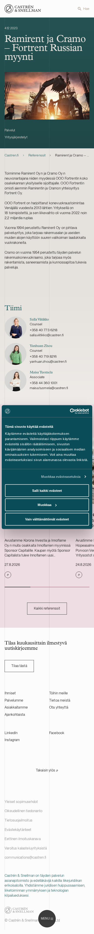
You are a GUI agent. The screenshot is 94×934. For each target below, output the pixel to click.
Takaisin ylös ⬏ (47, 770)
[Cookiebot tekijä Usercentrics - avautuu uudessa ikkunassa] (70, 411)
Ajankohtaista (15, 714)
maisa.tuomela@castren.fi (49, 388)
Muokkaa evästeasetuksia (60, 476)
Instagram (12, 740)
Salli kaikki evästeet (47, 490)
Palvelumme (14, 700)
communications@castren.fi (25, 857)
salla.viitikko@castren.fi (47, 335)
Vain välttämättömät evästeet (47, 519)
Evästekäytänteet (18, 830)
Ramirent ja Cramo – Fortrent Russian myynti (72, 155)
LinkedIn (11, 733)
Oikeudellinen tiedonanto (23, 811)
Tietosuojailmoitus (18, 820)
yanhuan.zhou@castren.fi (48, 361)
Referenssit (37, 155)
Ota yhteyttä (58, 707)
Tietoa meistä (59, 700)
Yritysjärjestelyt (16, 137)
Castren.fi (12, 155)
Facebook (56, 733)
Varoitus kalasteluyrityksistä (26, 848)
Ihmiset (10, 693)
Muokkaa (44, 505)
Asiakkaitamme (16, 707)
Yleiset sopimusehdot (21, 802)
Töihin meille (58, 693)
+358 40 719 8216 (43, 356)
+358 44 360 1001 (43, 383)
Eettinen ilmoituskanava (23, 839)
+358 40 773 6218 (43, 330)
